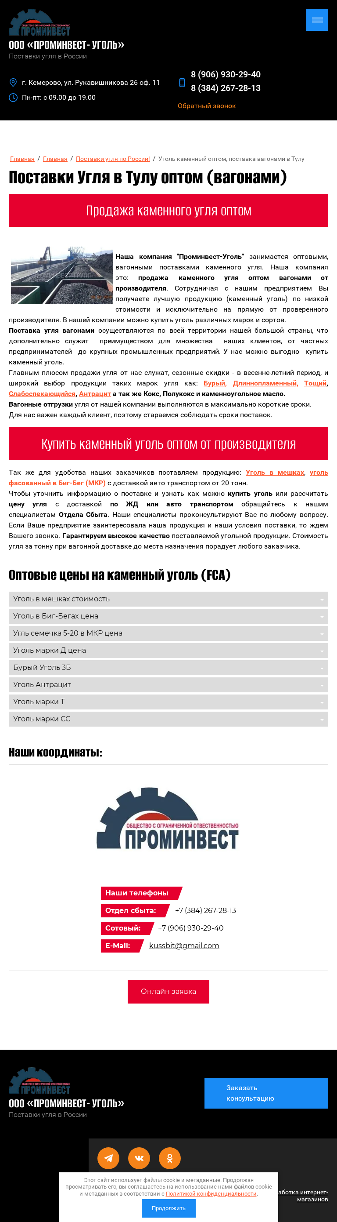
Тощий (315, 383)
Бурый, (215, 383)
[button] (207, 106)
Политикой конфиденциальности (211, 1193)
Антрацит (95, 393)
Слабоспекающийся (42, 393)
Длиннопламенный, (265, 383)
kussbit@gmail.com (184, 946)
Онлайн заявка (168, 991)
